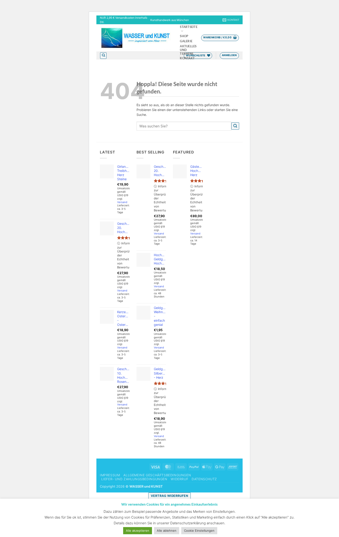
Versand (122, 202)
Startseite (188, 27)
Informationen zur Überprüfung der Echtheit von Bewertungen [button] (123, 255)
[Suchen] (103, 55)
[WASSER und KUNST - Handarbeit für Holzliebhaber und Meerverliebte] (135, 37)
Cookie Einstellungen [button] (199, 530)
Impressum (110, 475)
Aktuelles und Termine (188, 50)
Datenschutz (204, 479)
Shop (184, 36)
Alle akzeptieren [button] (137, 530)
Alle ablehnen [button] (166, 530)
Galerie (186, 41)
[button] (220, 38)
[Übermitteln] (235, 126)
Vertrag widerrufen (169, 496)
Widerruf (179, 479)
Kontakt (187, 58)
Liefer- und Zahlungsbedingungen (134, 479)
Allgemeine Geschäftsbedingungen (157, 475)
